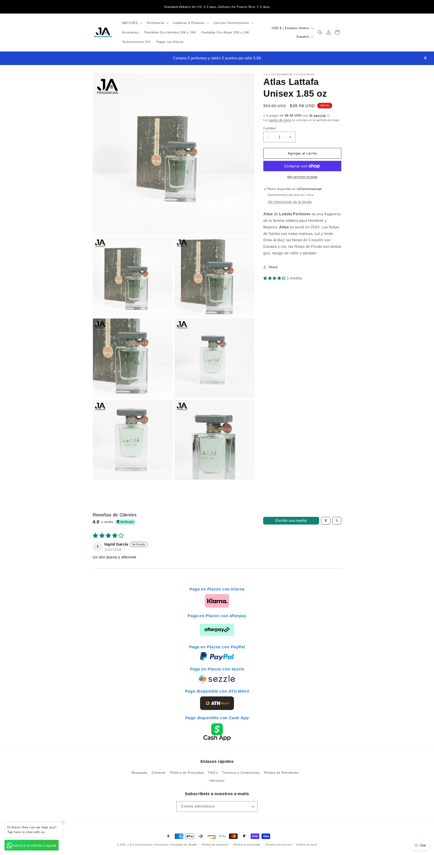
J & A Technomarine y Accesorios (148, 844)
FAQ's (212, 772)
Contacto (159, 772)
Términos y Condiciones (240, 772)
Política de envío (306, 844)
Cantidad (269, 128)
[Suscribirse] (252, 806)
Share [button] (273, 267)
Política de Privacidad (187, 772)
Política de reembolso (215, 844)
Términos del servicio (278, 844)
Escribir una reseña (291, 520)
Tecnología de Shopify (183, 844)
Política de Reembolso (281, 772)
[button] (131, 23)
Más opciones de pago (302, 176)
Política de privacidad (247, 844)
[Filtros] (325, 521)
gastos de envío (280, 120)
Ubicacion (216, 780)
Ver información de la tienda (290, 202)
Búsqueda (139, 772)
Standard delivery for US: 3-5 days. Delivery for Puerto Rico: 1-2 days (217, 7)
